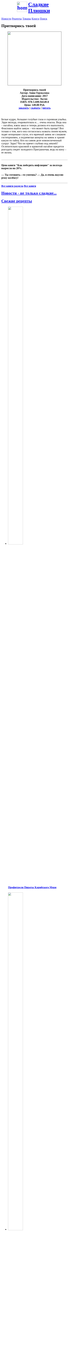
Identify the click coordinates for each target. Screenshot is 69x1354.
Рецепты (17, 18)
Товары (26, 18)
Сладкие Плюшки (39, 7)
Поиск (43, 18)
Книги (35, 18)
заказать (24, 108)
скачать (35, 108)
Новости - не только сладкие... (29, 193)
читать (46, 108)
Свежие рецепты (16, 201)
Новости (6, 18)
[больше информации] (34, 84)
